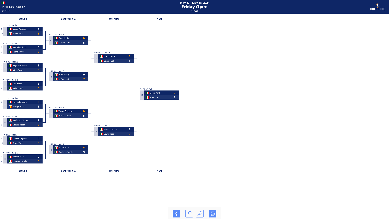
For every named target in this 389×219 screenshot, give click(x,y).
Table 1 (15, 25)
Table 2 (15, 43)
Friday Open (194, 6)
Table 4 (15, 98)
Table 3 (61, 144)
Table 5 (15, 62)
